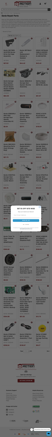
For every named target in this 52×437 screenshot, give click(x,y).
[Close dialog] (40, 207)
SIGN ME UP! (26, 220)
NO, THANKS (26, 224)
